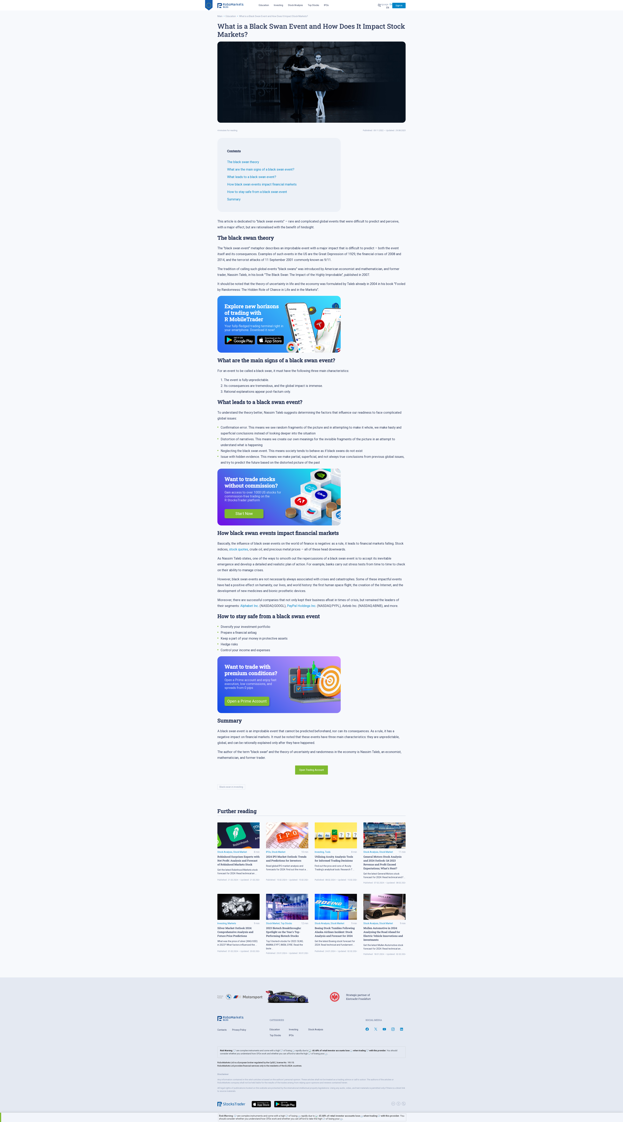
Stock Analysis (295, 5)
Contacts (222, 1030)
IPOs (326, 5)
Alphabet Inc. (249, 606)
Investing (278, 5)
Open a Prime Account (247, 701)
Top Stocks (313, 5)
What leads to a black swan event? (251, 177)
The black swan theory (243, 162)
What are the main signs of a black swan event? (260, 169)
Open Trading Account (311, 769)
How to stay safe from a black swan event (257, 192)
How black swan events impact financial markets (262, 184)
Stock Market (240, 852)
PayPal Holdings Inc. (301, 606)
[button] (399, 5)
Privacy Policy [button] (239, 1030)
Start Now (244, 513)
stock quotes (238, 549)
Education (264, 5)
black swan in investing (231, 787)
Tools (327, 852)
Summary (233, 199)
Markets (232, 923)
